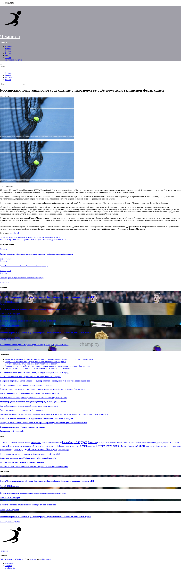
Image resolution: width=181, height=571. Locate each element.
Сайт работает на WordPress (12, 559)
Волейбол (118, 442)
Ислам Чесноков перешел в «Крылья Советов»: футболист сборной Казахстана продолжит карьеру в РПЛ (47, 297)
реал (15, 450)
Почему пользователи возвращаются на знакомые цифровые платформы (33, 309)
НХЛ (57, 446)
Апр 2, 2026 (5, 282)
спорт (20, 449)
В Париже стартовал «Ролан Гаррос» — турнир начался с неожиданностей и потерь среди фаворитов (45, 381)
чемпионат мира (63, 450)
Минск (37, 445)
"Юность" (28, 442)
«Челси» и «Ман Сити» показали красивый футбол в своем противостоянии (34, 467)
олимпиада (9, 450)
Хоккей (8, 49)
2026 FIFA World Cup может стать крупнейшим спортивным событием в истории (36, 418)
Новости (3, 249)
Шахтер (152, 446)
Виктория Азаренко (105, 442)
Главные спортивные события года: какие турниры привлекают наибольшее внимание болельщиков (36, 254)
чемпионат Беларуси (13, 60)
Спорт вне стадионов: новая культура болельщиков (21, 410)
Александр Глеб (48, 442)
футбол (8, 55)
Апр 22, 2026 (5, 271)
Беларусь (8, 46)
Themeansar (46, 559)
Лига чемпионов (15, 446)
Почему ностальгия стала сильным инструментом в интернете (28, 321)
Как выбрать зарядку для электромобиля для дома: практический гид (29, 406)
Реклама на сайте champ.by (12, 431)
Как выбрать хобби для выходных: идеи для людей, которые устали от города (34, 345)
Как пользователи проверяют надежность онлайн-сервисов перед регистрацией (33, 398)
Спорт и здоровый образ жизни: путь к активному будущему (21, 278)
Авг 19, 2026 (5, 302)
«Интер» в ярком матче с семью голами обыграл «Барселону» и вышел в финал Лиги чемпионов (43, 423)
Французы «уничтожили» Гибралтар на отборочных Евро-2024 (28, 458)
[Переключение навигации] (1, 64)
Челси (147, 446)
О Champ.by (10, 568)
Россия (8, 58)
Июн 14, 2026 (6, 349)
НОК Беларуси (49, 446)
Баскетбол (9, 77)
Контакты (9, 563)
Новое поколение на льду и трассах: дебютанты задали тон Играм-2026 (30, 454)
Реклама (8, 566)
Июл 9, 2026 (5, 326)
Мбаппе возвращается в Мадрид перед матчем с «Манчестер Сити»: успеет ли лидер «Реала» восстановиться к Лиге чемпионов (54, 414)
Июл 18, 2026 (6, 314)
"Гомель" (4, 442)
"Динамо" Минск (16, 442)
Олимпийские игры (71, 446)
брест (158, 446)
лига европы (171, 446)
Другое (3, 304)
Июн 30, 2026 (5, 259)
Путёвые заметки (7, 316)
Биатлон (92, 442)
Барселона (58, 442)
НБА (43, 446)
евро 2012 (164, 446)
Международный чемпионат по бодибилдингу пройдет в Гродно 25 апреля (33, 402)
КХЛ (172, 442)
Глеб (132, 442)
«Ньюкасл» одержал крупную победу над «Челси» (22, 462)
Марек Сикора (28, 446)
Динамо (159, 442)
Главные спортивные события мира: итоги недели (22, 427)
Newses (33, 559)
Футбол (8, 51)
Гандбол (126, 442)
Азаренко (36, 442)
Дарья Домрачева (149, 442)
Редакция (15, 302)
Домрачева (165, 442)
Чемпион (10, 36)
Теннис (8, 53)
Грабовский (137, 442)
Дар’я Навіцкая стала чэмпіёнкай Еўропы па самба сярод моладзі (24, 266)
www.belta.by (14, 233)
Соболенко (91, 446)
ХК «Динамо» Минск (125, 446)
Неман (62, 446)
